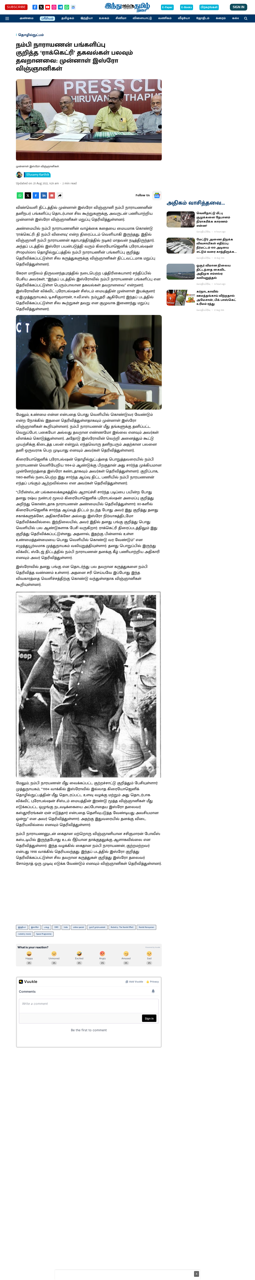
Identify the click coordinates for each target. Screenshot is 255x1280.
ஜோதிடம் (202, 18)
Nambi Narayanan (146, 927)
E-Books (186, 7)
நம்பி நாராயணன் (97, 927)
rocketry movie (24, 934)
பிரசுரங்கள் (209, 7)
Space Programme (43, 934)
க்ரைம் (221, 18)
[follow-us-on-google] (157, 195)
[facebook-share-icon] (36, 197)
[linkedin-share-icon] (44, 197)
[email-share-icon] (52, 197)
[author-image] (19, 175)
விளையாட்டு (142, 18)
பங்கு (46, 927)
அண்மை (26, 18)
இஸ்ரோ (35, 927)
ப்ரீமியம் (47, 19)
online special (78, 927)
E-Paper (167, 7)
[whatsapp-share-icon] (20, 197)
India (66, 927)
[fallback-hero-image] (181, 219)
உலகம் (104, 18)
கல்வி (236, 18)
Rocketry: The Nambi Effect (122, 927)
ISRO (56, 927)
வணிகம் (165, 18)
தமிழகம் (67, 18)
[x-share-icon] (28, 197)
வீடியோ (184, 18)
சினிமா (121, 18)
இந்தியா (86, 18)
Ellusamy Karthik (37, 174)
